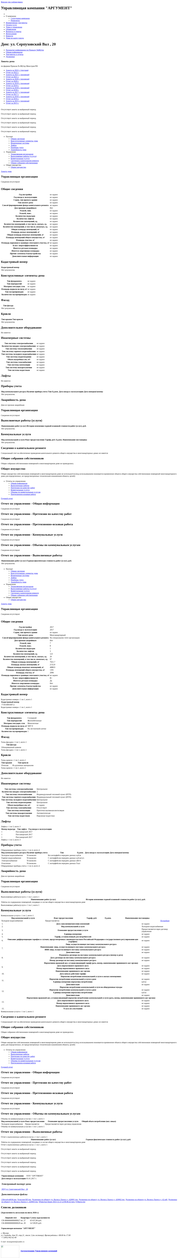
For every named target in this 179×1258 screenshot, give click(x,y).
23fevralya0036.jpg (8, 1200)
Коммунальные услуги (20, 158)
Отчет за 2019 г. (12, 86)
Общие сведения (18, 139)
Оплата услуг (11, 25)
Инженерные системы (20, 143)
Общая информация (14, 52)
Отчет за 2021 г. (12, 77)
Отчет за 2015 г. (12, 103)
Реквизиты (15, 20)
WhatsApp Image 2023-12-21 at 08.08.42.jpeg (57, 1202)
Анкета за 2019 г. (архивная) (17, 83)
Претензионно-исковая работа (23, 494)
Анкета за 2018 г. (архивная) (17, 88)
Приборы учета (17, 147)
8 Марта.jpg (80, 1202)
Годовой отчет (7, 498)
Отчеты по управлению (16, 481)
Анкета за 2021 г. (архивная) (17, 75)
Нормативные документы (16, 23)
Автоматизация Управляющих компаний (38, 1251)
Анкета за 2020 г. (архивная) (17, 79)
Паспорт (9, 137)
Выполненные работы (20, 486)
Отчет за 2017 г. (12, 94)
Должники (10, 57)
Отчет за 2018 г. (12, 90)
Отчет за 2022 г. (12, 72)
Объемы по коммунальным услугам (25, 492)
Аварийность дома (18, 150)
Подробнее (165, 921)
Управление (11, 152)
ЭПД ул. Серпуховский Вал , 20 (14, 1189)
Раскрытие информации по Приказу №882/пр (25, 50)
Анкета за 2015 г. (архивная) (17, 101)
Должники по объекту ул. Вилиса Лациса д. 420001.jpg (55, 1200)
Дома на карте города (15, 38)
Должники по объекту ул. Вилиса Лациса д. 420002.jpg (101, 1200)
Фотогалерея (11, 34)
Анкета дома (6, 171)
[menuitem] (92, 70)
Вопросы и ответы (13, 31)
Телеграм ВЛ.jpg (24, 1200)
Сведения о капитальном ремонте (25, 161)
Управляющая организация (22, 154)
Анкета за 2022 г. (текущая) (17, 70)
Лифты (14, 145)
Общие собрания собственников (24, 163)
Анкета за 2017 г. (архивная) (17, 92)
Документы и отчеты (14, 54)
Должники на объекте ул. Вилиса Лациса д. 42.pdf (146, 1200)
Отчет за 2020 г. (12, 81)
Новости (9, 36)
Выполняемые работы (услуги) (24, 156)
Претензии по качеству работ (23, 488)
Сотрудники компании (20, 18)
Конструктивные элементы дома (24, 141)
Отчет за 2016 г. (12, 99)
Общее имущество (13, 165)
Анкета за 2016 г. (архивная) (17, 97)
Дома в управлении (14, 27)
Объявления (11, 29)
